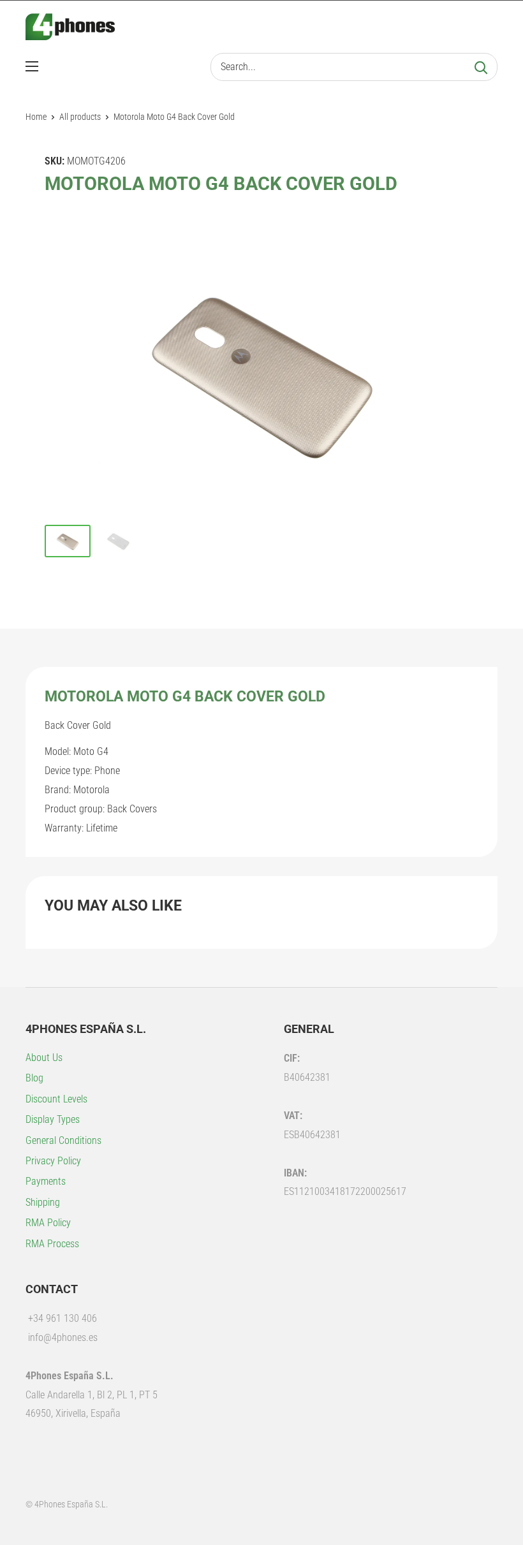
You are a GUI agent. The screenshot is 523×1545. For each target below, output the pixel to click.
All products (80, 117)
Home (36, 117)
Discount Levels (56, 1099)
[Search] (481, 67)
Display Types (53, 1119)
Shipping (43, 1202)
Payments (46, 1181)
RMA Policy (48, 1223)
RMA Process (52, 1244)
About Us (44, 1057)
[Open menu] (32, 66)
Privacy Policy (53, 1161)
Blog (34, 1078)
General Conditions (63, 1140)
